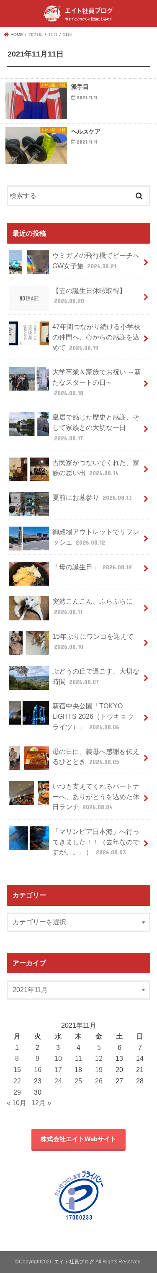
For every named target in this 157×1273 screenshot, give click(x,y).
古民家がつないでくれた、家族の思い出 (95, 468)
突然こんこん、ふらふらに (92, 606)
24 (58, 1081)
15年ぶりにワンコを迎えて (93, 642)
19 (99, 1069)
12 (99, 1058)
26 (99, 1081)
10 (58, 1058)
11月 (52, 34)
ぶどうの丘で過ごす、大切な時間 (95, 676)
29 (17, 1092)
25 (78, 1081)
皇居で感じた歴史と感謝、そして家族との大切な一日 (95, 427)
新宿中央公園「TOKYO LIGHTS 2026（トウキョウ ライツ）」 (93, 716)
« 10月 (16, 1102)
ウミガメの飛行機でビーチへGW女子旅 (95, 261)
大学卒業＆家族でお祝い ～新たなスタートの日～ (96, 382)
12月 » (41, 1102)
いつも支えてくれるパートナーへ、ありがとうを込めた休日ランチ (95, 796)
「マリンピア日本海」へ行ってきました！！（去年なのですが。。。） (95, 842)
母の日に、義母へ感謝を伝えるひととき (95, 757)
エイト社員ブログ (74, 1261)
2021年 (35, 34)
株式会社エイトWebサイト (78, 1139)
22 (17, 1081)
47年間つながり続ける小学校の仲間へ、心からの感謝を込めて (96, 337)
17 (58, 1069)
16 (37, 1069)
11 (78, 1058)
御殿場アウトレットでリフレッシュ (95, 537)
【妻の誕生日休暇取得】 (89, 296)
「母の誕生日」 (92, 567)
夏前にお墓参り (92, 497)
